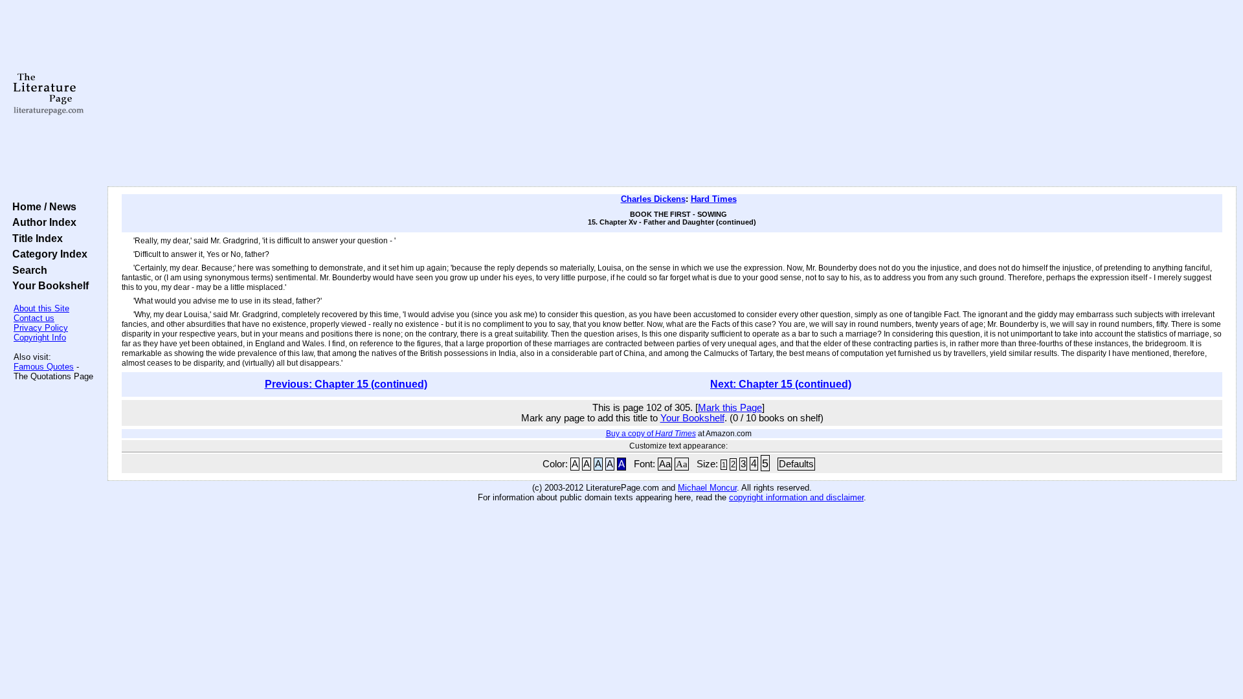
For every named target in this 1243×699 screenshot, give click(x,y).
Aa (665, 464)
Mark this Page (730, 408)
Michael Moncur (707, 488)
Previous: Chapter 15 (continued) (346, 384)
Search (27, 270)
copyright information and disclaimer (796, 497)
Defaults (796, 464)
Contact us (34, 318)
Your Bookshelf (48, 285)
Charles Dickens (653, 199)
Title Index (35, 238)
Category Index (47, 254)
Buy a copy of (651, 433)
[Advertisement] (672, 93)
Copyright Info (40, 337)
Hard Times (714, 199)
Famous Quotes (44, 367)
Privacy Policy (41, 328)
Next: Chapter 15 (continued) (780, 384)
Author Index (41, 222)
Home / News (41, 206)
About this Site (41, 308)
